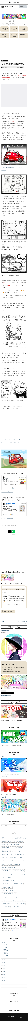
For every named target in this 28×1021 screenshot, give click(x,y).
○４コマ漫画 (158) (13, 857)
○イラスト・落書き (12, 67)
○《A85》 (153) (15, 907)
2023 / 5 (6, 955)
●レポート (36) (5, 844)
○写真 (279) (17, 864)
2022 (3, 960)
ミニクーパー (14, 121)
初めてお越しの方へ (5, 29)
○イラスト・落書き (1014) (17, 854)
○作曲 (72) (21, 857)
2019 (3, 968)
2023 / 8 (6, 950)
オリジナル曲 (14, 29)
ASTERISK (17, 116)
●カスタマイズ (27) (16, 851)
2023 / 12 (6, 944)
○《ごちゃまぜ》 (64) (19, 903)
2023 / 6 (6, 954)
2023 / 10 (6, 947)
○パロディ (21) (11, 867)
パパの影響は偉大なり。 (13, 64)
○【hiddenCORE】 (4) (7, 874)
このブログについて (6, 695)
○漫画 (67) (4, 857)
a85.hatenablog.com (7, 492)
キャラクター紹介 (5, 35)
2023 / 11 (6, 946)
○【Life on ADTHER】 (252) (8, 880)
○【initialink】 (20, 67)
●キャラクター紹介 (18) (16, 847)
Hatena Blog (12, 1018)
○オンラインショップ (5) (8, 861)
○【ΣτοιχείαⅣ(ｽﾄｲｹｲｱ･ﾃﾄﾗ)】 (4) (10, 897)
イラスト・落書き (23, 29)
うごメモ (18, 113)
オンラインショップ (14, 35)
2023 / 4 (6, 957)
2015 (3, 980)
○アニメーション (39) (7, 864)
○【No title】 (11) (6, 884)
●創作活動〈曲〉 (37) (7, 841)
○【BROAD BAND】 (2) (18, 870)
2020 (3, 965)
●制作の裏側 (4, 67)
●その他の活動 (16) (18, 841)
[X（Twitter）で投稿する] (10, 531)
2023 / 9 (6, 949)
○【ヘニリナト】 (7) (6, 900)
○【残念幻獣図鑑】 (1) (7, 903)
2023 (3, 942)
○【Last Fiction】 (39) (7, 877)
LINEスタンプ (23, 35)
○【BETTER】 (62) (6, 870)
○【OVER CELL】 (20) (17, 884)
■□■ (2, 621)
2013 (3, 986)
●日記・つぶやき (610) (7, 838)
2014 (3, 983)
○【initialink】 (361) (20, 874)
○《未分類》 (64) (6, 907)
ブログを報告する (20, 1018)
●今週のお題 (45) (15, 844)
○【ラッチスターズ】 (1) (19, 900)
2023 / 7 (6, 952)
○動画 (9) (4, 867)
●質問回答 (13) (5, 847)
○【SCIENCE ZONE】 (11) (8, 890)
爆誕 (11, 128)
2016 (3, 977)
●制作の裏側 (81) (6, 851)
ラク (6, 497)
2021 (3, 962)
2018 (3, 971)
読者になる (23, 6)
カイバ (17, 209)
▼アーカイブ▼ (14, 939)
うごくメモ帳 (22, 75)
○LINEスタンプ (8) (20, 861)
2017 (3, 974)
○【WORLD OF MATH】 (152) (9, 893)
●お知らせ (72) (5, 854)
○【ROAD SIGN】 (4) (7, 887)
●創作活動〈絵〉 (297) (20, 838)
